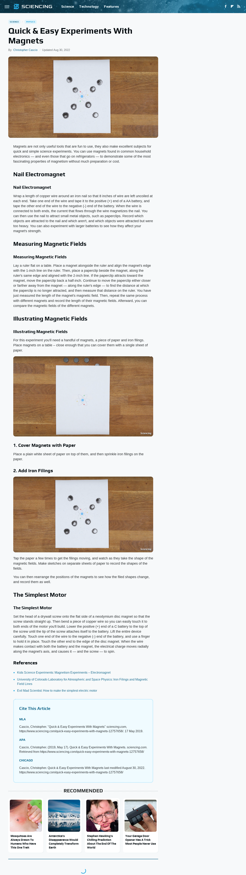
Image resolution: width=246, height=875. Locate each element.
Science (67, 6)
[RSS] (238, 6)
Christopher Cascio (25, 50)
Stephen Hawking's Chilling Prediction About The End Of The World (101, 841)
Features (111, 6)
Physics (30, 22)
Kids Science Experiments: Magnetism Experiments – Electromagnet (64, 672)
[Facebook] (225, 6)
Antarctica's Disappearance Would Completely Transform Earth (64, 841)
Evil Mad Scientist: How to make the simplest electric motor (57, 690)
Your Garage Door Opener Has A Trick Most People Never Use (140, 839)
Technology (89, 6)
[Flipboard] (232, 6)
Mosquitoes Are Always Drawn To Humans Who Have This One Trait (23, 841)
